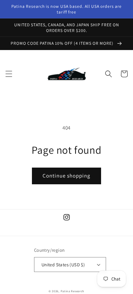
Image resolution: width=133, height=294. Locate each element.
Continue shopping (66, 175)
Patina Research (73, 291)
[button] (9, 74)
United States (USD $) (63, 265)
